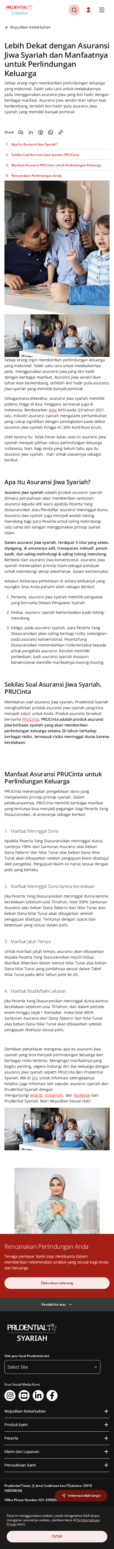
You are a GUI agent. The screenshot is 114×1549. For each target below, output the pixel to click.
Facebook (81, 1095)
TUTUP (57, 1536)
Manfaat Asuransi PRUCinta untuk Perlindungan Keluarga (56, 165)
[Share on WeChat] (21, 132)
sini (35, 1077)
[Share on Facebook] (40, 132)
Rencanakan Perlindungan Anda (36, 176)
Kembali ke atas (54, 1304)
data (53, 409)
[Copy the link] (60, 132)
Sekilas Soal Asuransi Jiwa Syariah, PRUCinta (45, 155)
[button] (89, 10)
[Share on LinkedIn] (30, 132)
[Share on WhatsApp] (50, 132)
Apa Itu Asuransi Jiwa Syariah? (34, 144)
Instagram (54, 1095)
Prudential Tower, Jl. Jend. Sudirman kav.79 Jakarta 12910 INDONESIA (48, 1488)
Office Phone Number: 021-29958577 (32, 1500)
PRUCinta (30, 719)
